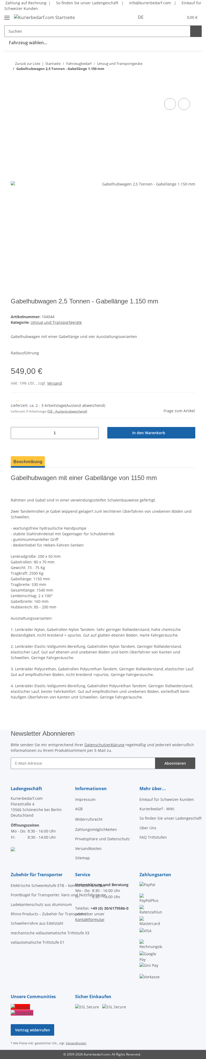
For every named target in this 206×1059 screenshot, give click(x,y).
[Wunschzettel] (169, 17)
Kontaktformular (90, 919)
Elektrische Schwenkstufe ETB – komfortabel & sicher (58, 885)
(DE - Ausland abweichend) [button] (67, 411)
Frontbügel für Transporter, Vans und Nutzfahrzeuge (58, 894)
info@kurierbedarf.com (149, 2)
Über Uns (147, 827)
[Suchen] (196, 31)
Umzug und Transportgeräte (56, 322)
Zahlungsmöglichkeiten (96, 829)
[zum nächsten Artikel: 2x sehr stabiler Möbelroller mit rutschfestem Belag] (178, 79)
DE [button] (141, 17)
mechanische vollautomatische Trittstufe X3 (50, 932)
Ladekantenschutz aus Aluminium (41, 904)
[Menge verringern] (17, 433)
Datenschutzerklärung (104, 744)
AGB (79, 808)
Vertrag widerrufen (32, 1029)
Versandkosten (88, 848)
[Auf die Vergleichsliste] (170, 104)
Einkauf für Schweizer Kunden (166, 799)
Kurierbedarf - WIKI (156, 808)
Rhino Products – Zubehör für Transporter (48, 913)
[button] (158, 17)
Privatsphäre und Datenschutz (102, 838)
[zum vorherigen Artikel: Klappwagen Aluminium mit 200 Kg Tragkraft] (189, 79)
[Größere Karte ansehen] (13, 848)
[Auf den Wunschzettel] (184, 104)
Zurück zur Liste (27, 63)
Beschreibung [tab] (27, 461)
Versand (54, 383)
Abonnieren (175, 763)
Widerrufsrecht (88, 819)
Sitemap (82, 857)
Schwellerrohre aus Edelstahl (37, 923)
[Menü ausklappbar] (7, 15)
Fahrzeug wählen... (28, 43)
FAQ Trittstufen (153, 837)
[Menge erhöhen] (92, 433)
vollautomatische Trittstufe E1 (37, 942)
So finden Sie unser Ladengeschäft (86, 2)
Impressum (85, 799)
